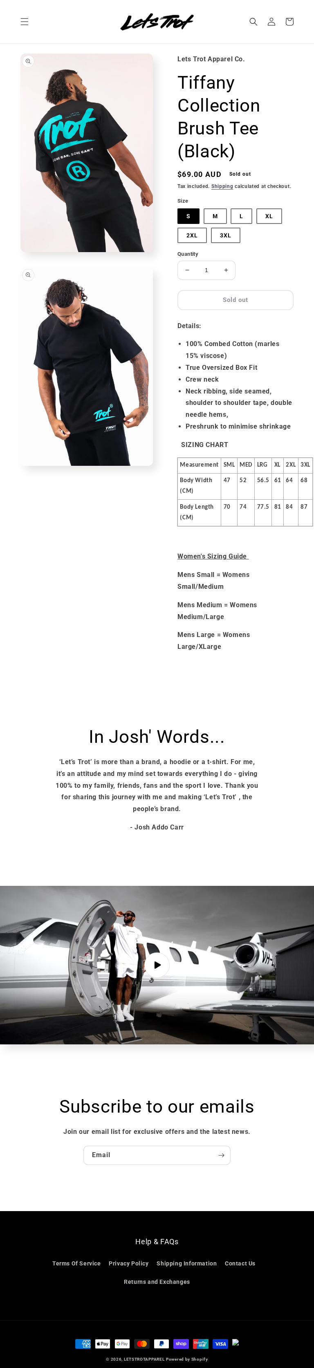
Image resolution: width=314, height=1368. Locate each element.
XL (269, 216)
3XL (225, 235)
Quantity (187, 254)
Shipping (222, 186)
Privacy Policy (128, 1263)
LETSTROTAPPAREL (144, 1359)
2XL (192, 235)
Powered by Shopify (187, 1359)
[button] (25, 22)
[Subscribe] (221, 1155)
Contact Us (240, 1263)
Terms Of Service (76, 1263)
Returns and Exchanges (157, 1282)
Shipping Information (187, 1263)
